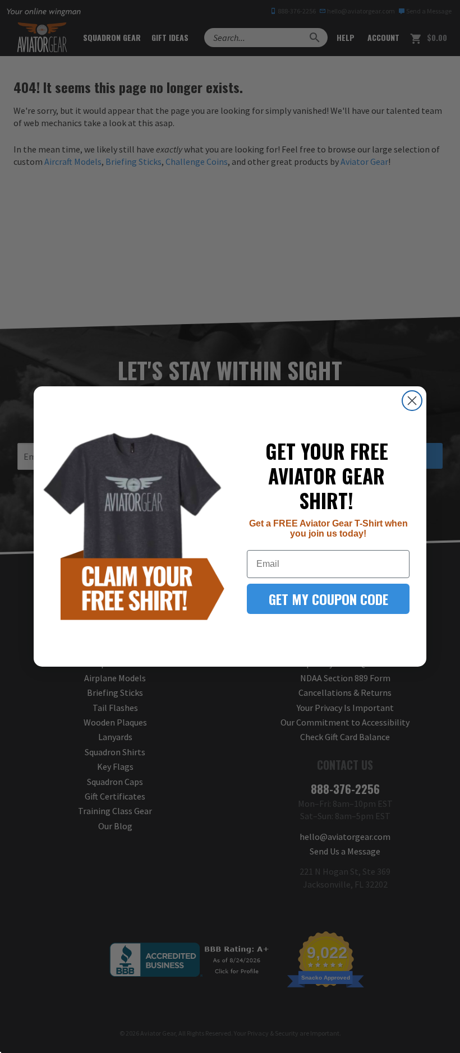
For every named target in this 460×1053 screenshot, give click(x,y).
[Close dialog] (412, 400)
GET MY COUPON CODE (328, 599)
